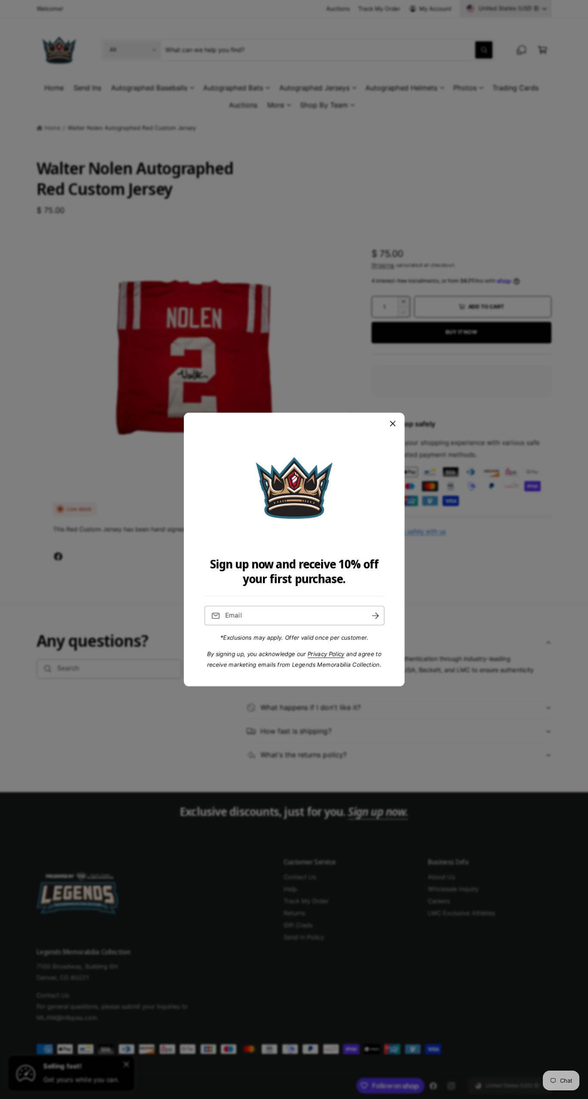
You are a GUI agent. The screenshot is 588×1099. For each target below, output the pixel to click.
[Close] (392, 424)
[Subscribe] (375, 615)
